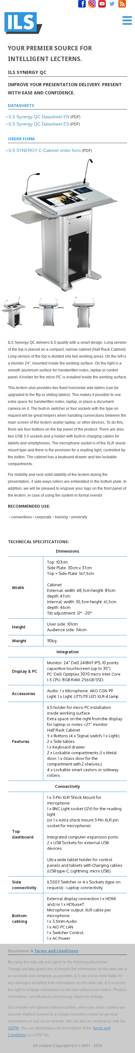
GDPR (13, 1028)
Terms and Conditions (56, 951)
